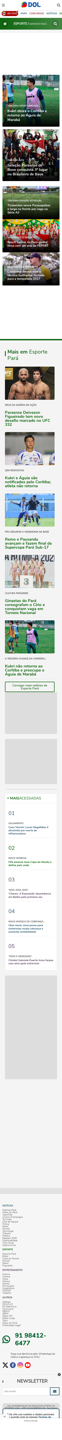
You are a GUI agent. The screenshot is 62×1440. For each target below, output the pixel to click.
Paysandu (7, 1265)
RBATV (6, 1311)
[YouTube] (28, 1365)
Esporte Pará (9, 1254)
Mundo (6, 1229)
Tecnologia (7, 1231)
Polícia (5, 1224)
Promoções (8, 1286)
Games (6, 1284)
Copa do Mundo (10, 1258)
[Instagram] (20, 1365)
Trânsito (6, 1233)
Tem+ (5, 1321)
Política (6, 1236)
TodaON (6, 1293)
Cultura (6, 1274)
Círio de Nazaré (10, 1222)
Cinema (6, 1277)
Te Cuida (6, 1219)
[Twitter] (5, 1365)
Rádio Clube (8, 1318)
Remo (5, 1263)
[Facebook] (13, 1365)
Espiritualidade (9, 1240)
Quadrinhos (8, 1288)
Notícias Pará (9, 1210)
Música (6, 1281)
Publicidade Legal (11, 1325)
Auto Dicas (8, 1243)
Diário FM (7, 1316)
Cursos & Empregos (12, 1217)
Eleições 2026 (9, 1238)
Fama (5, 1279)
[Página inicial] (5, 23)
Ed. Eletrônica (9, 1306)
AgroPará (7, 1215)
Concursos (8, 1309)
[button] (36, 13)
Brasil (5, 1226)
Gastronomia (9, 1245)
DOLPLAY (7, 1304)
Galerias (6, 1302)
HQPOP (6, 1291)
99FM (5, 1313)
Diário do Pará (9, 1212)
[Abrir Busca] (58, 5)
